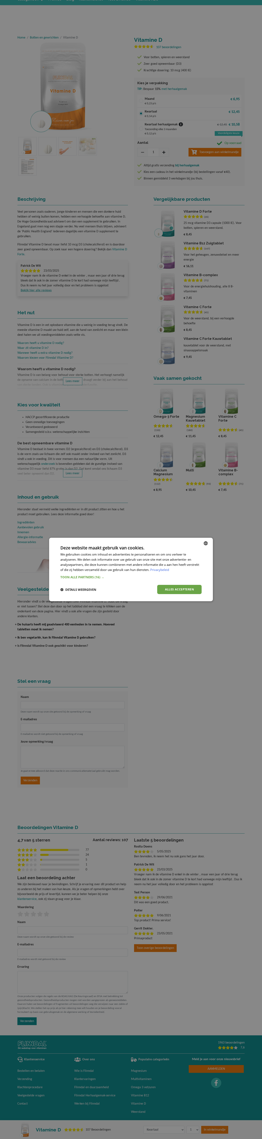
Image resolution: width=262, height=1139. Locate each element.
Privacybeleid (159, 570)
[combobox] (206, 543)
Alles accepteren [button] (179, 589)
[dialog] (131, 569)
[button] (131, 577)
